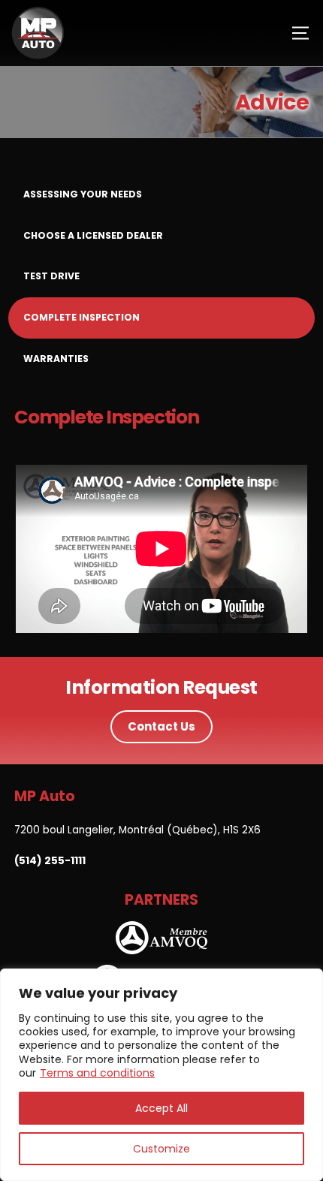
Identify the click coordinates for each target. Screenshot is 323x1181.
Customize (161, 1148)
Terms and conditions (97, 1072)
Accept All (161, 1108)
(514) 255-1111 (50, 861)
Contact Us (161, 726)
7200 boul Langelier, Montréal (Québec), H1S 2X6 (137, 830)
